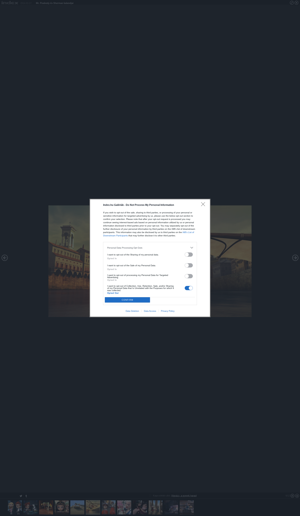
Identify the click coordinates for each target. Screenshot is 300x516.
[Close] (204, 205)
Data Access (150, 311)
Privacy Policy (168, 311)
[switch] (189, 254)
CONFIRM (127, 300)
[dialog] (150, 258)
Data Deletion (132, 311)
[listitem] (150, 247)
